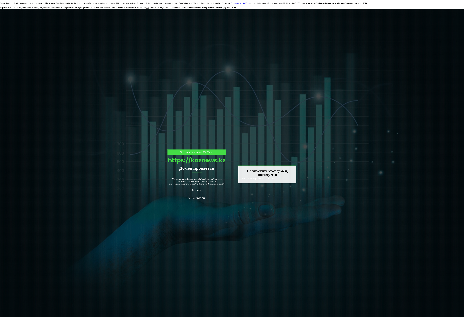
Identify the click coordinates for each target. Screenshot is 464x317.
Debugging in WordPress (240, 3)
